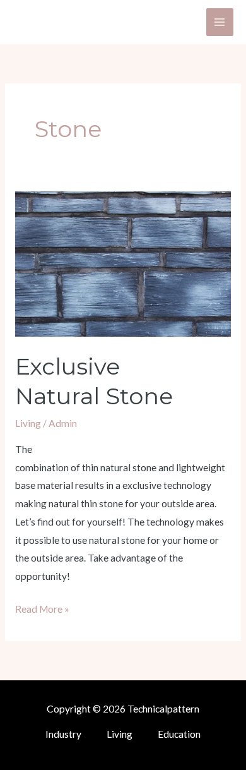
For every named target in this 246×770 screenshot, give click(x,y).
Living (28, 423)
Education (179, 734)
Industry (63, 734)
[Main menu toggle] (219, 21)
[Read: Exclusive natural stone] (123, 262)
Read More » (42, 607)
